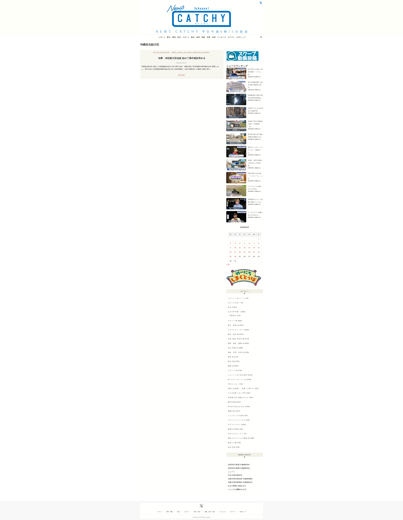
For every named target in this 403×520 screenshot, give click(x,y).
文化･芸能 (232, 348)
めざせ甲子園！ (234, 312)
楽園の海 (231, 411)
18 (240, 252)
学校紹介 (232, 315)
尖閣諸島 (173, 52)
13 (249, 248)
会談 (185, 52)
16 (230, 252)
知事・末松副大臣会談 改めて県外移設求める (181, 58)
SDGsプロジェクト (235, 433)
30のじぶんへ (233, 384)
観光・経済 (195, 37)
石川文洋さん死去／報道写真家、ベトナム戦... (255, 71)
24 (235, 256)
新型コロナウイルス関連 (237, 438)
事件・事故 (171, 37)
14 (254, 248)
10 (235, 248)
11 (240, 248)
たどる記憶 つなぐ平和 (237, 393)
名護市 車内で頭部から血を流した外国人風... (255, 162)
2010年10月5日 (181, 63)
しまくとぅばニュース (236, 298)
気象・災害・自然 (209, 37)
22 (259, 252)
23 (230, 256)
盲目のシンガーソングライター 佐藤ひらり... (255, 149)
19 (244, 252)
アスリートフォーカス (236, 420)
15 (259, 248)
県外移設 (180, 52)
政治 (179, 37)
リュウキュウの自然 (236, 415)
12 (244, 248)
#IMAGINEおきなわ (236, 406)
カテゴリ (231, 37)
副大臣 (190, 52)
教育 (229, 357)
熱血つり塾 (232, 442)
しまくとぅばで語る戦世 (237, 375)
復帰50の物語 (233, 429)
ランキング (221, 37)
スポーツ (186, 37)
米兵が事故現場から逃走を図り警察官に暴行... (255, 84)
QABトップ (241, 37)
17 (235, 252)
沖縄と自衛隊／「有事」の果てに (241, 388)
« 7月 (228, 264)
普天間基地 (206, 52)
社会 (229, 447)
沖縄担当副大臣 (197, 52)
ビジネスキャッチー (236, 330)
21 (254, 252)
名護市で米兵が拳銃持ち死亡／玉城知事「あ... (255, 123)
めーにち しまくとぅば (237, 379)
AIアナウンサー (234, 424)
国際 (168, 52)
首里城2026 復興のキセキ (238, 397)
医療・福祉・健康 (235, 343)
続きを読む (181, 75)
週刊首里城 (232, 402)
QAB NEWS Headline (151, 35)
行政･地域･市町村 (158, 52)
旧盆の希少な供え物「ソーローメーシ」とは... (255, 175)
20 (249, 252)
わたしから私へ (234, 303)
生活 (229, 307)
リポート (162, 37)
